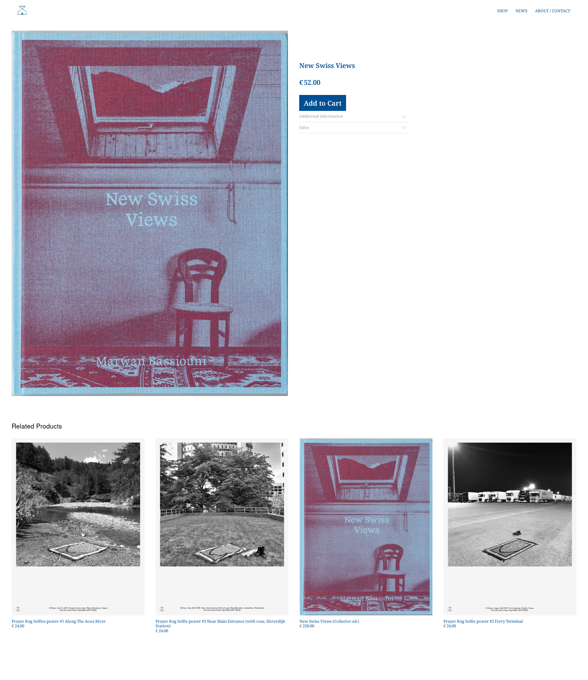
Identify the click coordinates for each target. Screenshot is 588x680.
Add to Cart (322, 103)
